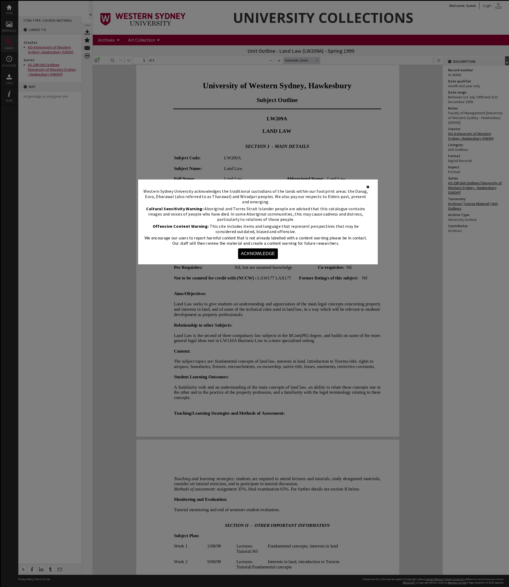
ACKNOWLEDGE (258, 253)
